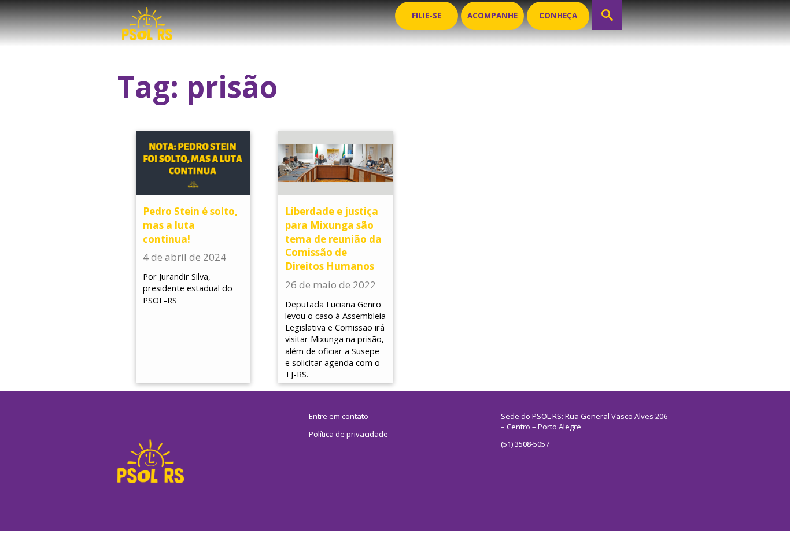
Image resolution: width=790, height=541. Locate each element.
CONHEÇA (558, 15)
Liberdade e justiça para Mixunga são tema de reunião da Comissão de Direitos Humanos (333, 239)
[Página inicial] (147, 20)
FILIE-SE (426, 15)
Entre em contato (338, 416)
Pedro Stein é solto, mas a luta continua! (190, 225)
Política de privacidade (348, 434)
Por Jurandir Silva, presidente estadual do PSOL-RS (187, 288)
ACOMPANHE (492, 15)
